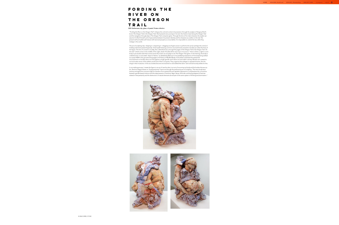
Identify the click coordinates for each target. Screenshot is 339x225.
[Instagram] (332, 2)
